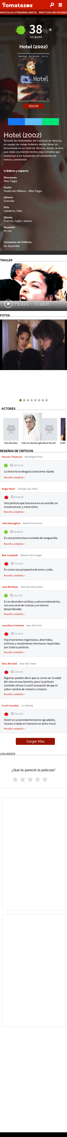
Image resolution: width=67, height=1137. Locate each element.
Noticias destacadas (53, 12)
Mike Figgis (10, 181)
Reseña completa (13, 477)
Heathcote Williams (15, 190)
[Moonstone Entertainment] (33, 369)
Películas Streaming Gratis (19, 12)
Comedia (9, 200)
